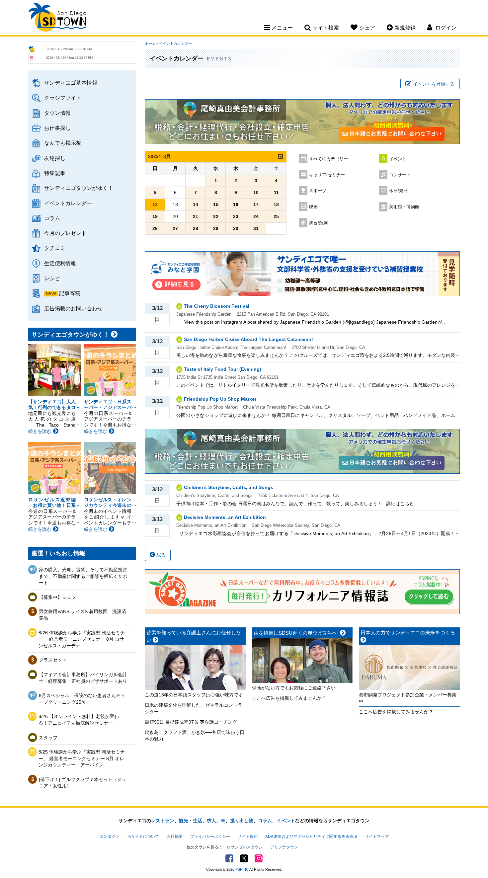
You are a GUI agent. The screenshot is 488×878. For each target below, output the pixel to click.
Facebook (229, 858)
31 (256, 228)
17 (256, 204)
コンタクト (110, 836)
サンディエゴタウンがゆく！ (78, 188)
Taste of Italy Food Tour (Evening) (222, 369)
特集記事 (54, 173)
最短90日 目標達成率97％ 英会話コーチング (191, 722)
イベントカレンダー (68, 203)
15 (215, 204)
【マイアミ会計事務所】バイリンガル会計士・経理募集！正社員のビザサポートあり (83, 678)
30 (235, 228)
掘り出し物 (241, 820)
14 (195, 204)
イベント (397, 159)
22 (215, 216)
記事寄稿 (69, 293)
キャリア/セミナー (327, 175)
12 (155, 204)
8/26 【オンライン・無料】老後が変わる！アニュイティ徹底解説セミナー (79, 720)
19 (155, 216)
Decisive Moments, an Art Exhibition (225, 517)
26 (155, 228)
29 (215, 228)
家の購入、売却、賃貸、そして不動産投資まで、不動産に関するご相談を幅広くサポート (83, 576)
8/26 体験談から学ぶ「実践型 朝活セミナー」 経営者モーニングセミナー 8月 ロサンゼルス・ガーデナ (82, 639)
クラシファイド (62, 98)
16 (235, 204)
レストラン (162, 820)
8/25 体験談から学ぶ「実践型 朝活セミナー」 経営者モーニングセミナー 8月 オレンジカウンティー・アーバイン (82, 758)
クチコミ (54, 248)
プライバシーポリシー (210, 836)
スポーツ (317, 191)
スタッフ (48, 737)
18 (276, 204)
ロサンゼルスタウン (245, 847)
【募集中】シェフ (57, 597)
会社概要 (175, 836)
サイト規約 (248, 836)
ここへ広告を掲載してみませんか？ (289, 698)
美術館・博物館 (404, 206)
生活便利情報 (60, 263)
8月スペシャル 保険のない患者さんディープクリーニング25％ (82, 699)
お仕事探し (57, 128)
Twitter (244, 858)
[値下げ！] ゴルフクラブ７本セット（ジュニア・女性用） (82, 783)
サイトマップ (377, 836)
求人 (211, 820)
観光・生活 (190, 820)
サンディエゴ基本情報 (70, 83)
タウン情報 (57, 113)
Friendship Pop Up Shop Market (220, 399)
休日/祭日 (398, 191)
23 (235, 216)
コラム (52, 218)
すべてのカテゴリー (328, 159)
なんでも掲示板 (62, 143)
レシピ (52, 278)
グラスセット (53, 660)
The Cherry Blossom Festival (216, 306)
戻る (160, 554)
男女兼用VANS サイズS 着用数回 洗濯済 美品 (83, 615)
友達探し (54, 158)
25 (276, 216)
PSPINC (242, 869)
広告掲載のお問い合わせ (73, 308)
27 (175, 228)
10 (256, 192)
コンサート (400, 175)
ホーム (150, 43)
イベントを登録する (434, 84)
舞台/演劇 (318, 223)
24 (256, 216)
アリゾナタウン (284, 847)
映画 (313, 206)
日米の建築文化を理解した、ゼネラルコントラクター (193, 708)
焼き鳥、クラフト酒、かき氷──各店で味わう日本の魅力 (194, 736)
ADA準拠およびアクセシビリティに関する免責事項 (311, 836)
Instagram (259, 858)
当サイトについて (143, 836)
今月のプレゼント (65, 233)
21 (195, 216)
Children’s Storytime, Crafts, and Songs (228, 487)
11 (276, 192)
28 (195, 228)
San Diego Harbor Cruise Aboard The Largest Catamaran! (248, 339)
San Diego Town (57, 18)
